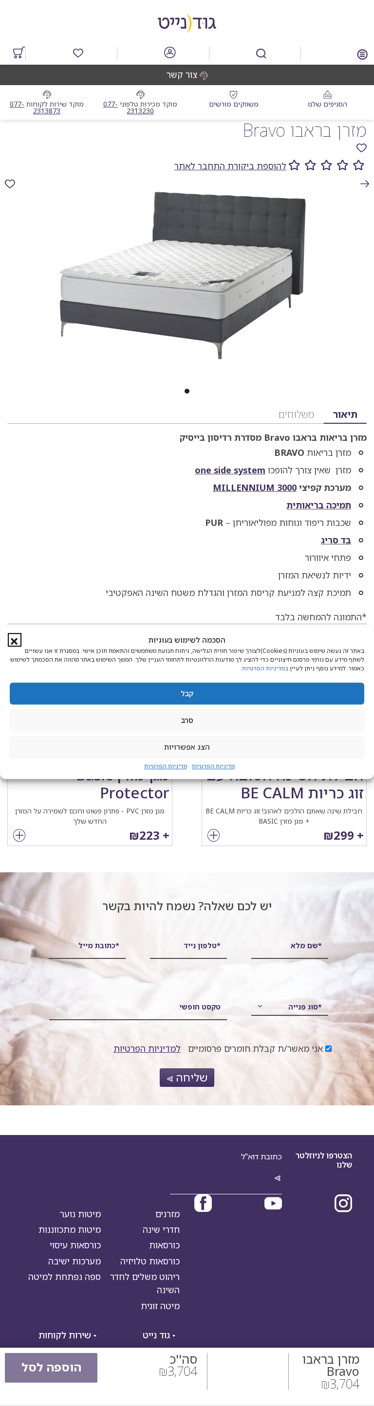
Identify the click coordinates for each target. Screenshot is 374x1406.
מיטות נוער (80, 1214)
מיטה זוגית (160, 1306)
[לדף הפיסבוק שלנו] (203, 1204)
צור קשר (182, 74)
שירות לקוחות (66, 1335)
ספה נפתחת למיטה (64, 1276)
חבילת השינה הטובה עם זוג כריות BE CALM (285, 783)
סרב (187, 720)
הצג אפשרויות (187, 747)
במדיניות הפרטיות (265, 668)
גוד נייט (157, 1335)
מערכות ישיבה (74, 1261)
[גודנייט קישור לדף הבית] (187, 21)
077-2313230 (128, 107)
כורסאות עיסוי (75, 1245)
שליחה (190, 1077)
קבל (187, 693)
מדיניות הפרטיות (213, 766)
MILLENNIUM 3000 (255, 487)
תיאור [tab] (345, 414)
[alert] (10, 184)
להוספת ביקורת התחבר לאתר (230, 166)
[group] (187, 166)
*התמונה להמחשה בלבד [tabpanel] (236, 527)
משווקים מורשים (234, 103)
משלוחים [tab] (296, 414)
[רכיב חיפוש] (261, 53)
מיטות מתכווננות (69, 1229)
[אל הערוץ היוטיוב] (273, 1204)
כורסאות (164, 1245)
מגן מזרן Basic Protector (122, 783)
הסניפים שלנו (327, 103)
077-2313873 (35, 107)
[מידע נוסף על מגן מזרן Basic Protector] (19, 836)
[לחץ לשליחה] (277, 1178)
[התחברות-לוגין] (169, 54)
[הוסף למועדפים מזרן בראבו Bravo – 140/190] (361, 148)
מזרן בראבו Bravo (305, 130)
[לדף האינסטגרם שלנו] (343, 1204)
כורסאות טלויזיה (150, 1261)
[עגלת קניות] (19, 54)
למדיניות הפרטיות (147, 1048)
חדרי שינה (161, 1229)
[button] (14, 640)
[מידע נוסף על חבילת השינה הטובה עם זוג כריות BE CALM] (214, 836)
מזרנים (167, 1214)
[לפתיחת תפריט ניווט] (362, 53)
